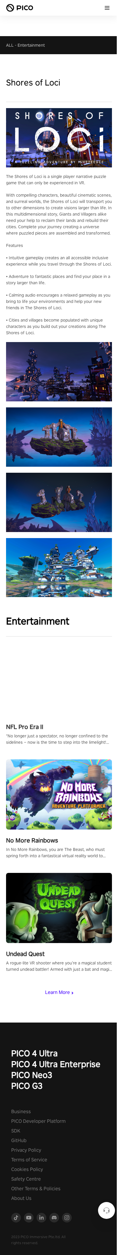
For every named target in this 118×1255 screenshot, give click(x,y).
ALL (10, 45)
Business (21, 1111)
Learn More (57, 992)
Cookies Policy (27, 1169)
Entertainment (31, 45)
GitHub (19, 1140)
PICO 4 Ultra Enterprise (55, 1064)
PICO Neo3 (31, 1074)
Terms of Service (29, 1160)
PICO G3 (27, 1085)
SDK (15, 1131)
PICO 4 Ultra (34, 1053)
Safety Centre (26, 1179)
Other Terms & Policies (36, 1188)
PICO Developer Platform (38, 1121)
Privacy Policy (26, 1150)
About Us (21, 1198)
